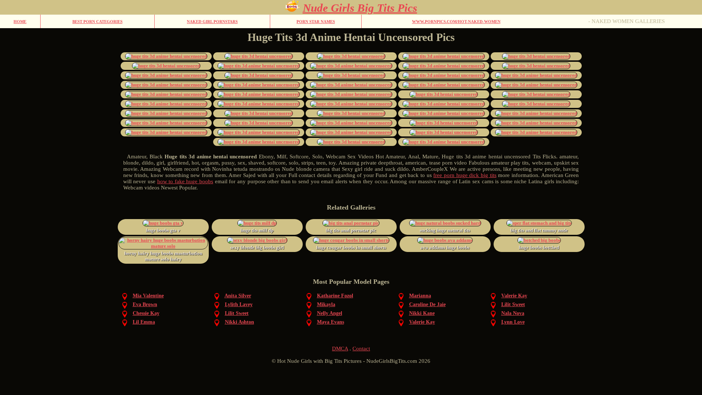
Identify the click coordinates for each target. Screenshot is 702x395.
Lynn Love (513, 322)
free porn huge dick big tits (464, 175)
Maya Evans (330, 322)
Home (20, 21)
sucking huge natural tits (445, 230)
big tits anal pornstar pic (351, 230)
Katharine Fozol (335, 295)
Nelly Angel (329, 313)
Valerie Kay (514, 295)
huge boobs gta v (163, 230)
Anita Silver (237, 295)
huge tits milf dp (257, 230)
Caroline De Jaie (427, 304)
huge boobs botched (539, 247)
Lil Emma (144, 322)
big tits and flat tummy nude (539, 230)
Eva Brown (145, 304)
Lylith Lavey (239, 304)
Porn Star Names (316, 21)
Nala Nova (512, 313)
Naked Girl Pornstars (212, 21)
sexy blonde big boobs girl (257, 247)
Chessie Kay (146, 313)
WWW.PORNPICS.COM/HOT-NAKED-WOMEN (456, 21)
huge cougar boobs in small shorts (351, 247)
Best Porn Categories (97, 21)
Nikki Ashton (239, 322)
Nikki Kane (422, 313)
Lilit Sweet (513, 304)
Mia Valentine (148, 295)
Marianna (420, 295)
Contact (361, 348)
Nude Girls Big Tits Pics (360, 7)
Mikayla (326, 304)
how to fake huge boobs (185, 181)
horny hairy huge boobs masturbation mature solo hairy (163, 256)
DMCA (340, 348)
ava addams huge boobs (444, 247)
